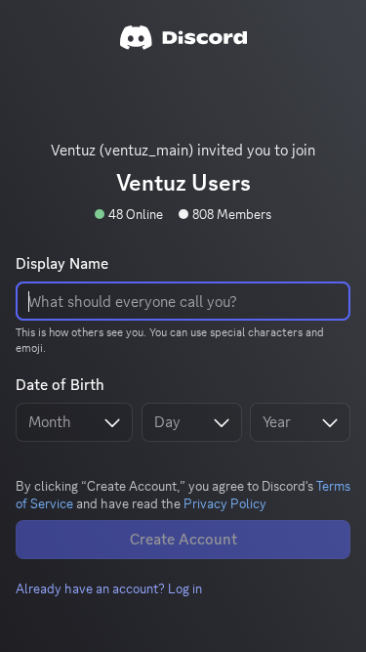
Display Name (62, 264)
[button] (109, 588)
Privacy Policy (224, 503)
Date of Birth (60, 385)
